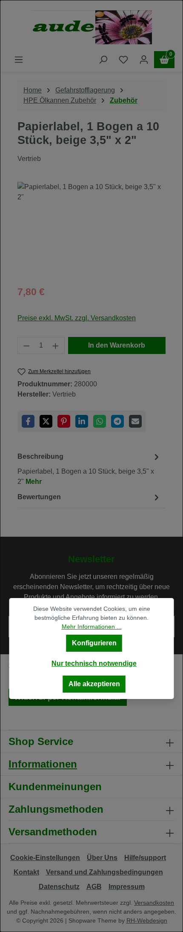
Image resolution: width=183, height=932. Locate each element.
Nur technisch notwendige (94, 663)
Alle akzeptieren (94, 683)
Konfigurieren (94, 643)
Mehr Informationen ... (92, 626)
